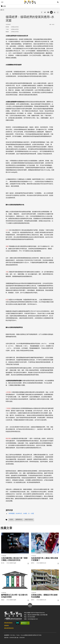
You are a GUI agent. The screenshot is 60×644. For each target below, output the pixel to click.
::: (4, 610)
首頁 (3, 9)
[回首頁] (30, 2)
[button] (58, 2)
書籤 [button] (57, 12)
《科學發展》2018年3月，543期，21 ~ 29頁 (21, 513)
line (48, 12)
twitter (45, 12)
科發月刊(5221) (29, 519)
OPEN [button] (30, 605)
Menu (2, 2)
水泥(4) (11, 519)
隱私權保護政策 (8, 622)
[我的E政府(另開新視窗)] (17, 623)
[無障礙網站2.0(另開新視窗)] (25, 623)
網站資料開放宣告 (9, 628)
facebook (41, 12)
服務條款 (6, 625)
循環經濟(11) (19, 519)
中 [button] (51, 12)
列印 (54, 12)
